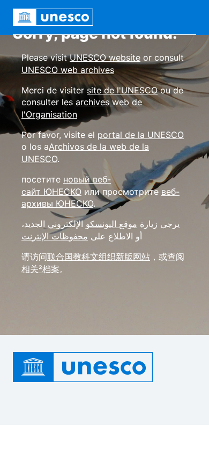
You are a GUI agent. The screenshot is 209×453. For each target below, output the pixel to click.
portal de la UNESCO (141, 134)
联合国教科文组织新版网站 (98, 256)
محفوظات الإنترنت (54, 236)
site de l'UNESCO (122, 90)
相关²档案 (40, 269)
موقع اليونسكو (111, 223)
